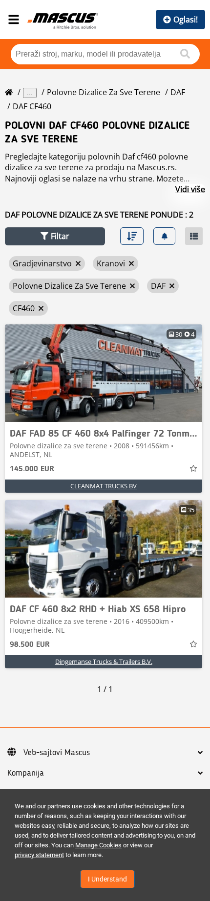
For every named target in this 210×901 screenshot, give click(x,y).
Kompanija (25, 773)
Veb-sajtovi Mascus (56, 752)
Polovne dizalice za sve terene (103, 92)
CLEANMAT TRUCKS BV (103, 485)
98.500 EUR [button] (30, 645)
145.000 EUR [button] (32, 469)
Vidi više (190, 189)
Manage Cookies (98, 845)
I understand (107, 879)
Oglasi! (185, 19)
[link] (103, 373)
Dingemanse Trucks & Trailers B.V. (103, 661)
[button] (55, 236)
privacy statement (39, 855)
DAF (177, 92)
